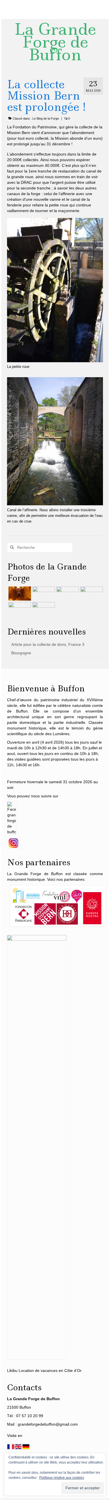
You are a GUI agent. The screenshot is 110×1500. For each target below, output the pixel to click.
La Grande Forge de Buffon (55, 41)
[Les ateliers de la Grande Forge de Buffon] (67, 593)
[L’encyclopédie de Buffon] (91, 593)
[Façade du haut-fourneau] (43, 593)
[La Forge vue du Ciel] (19, 609)
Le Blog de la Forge (45, 118)
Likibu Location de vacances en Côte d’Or (44, 1370)
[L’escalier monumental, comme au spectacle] (19, 593)
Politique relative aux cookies (61, 1478)
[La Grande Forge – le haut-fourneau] (43, 609)
